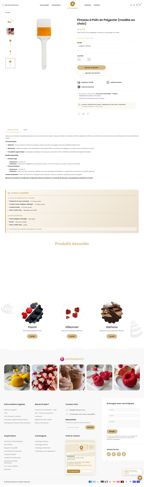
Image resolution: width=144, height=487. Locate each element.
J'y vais (32, 336)
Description (12, 130)
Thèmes (97, 5)
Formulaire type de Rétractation (16, 420)
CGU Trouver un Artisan (12, 416)
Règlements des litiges (43, 420)
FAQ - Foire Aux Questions (44, 413)
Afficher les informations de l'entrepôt (91, 98)
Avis (25, 130)
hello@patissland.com (77, 410)
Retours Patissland (41, 423)
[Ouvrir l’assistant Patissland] (140, 478)
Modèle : (79, 43)
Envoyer (112, 431)
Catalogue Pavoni (41, 445)
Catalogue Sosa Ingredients (45, 451)
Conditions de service (125, 437)
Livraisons (38, 416)
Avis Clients (8, 445)
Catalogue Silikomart (42, 448)
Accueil (7, 12)
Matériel (88, 5)
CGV (5, 413)
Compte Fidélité (10, 454)
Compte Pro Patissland (12, 458)
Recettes (7, 469)
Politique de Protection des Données (17, 423)
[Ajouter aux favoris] (8, 251)
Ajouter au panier (22, 291)
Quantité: (80, 56)
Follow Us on (113, 449)
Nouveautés (44, 5)
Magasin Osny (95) (11, 448)
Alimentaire (56, 5)
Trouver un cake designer (13, 441)
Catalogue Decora (41, 441)
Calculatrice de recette (13, 451)
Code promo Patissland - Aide (46, 410)
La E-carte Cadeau (11, 466)
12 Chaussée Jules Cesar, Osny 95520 (82, 414)
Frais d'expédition (91, 32)
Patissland (13, 482)
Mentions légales (10, 410)
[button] (81, 38)
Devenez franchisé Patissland (11, 462)
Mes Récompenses (12, 5)
